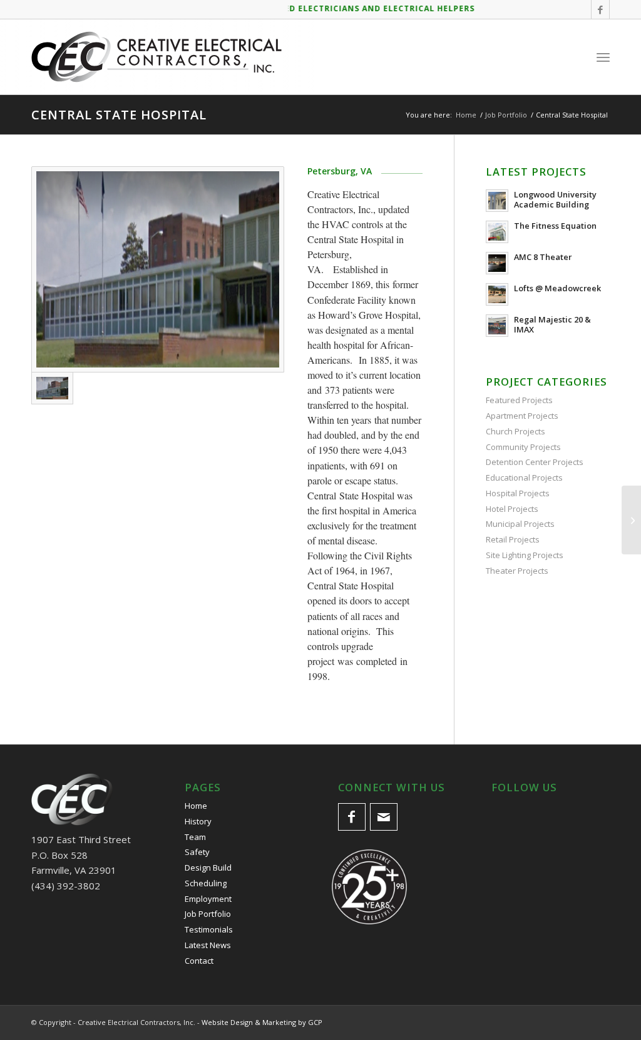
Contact (199, 960)
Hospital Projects (518, 493)
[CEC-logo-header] (156, 56)
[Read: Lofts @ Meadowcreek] (497, 294)
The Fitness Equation (555, 225)
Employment (208, 898)
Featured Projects (519, 400)
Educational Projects (524, 477)
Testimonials (209, 929)
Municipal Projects (520, 523)
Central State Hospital (119, 114)
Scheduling (206, 883)
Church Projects (515, 431)
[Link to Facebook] (600, 9)
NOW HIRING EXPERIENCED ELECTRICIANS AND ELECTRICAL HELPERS (311, 8)
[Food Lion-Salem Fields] (631, 520)
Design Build (208, 867)
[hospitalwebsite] (157, 269)
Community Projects (523, 446)
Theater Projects (517, 570)
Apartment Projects (522, 415)
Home (196, 805)
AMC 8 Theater (543, 256)
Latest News (208, 945)
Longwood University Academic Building (555, 199)
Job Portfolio (208, 913)
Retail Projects (513, 539)
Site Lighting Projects (524, 555)
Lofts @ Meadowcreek (557, 288)
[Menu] (603, 56)
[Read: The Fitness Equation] (497, 232)
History (198, 821)
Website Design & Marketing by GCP (262, 1022)
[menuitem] (603, 56)
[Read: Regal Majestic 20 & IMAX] (497, 325)
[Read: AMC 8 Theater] (497, 263)
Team (195, 836)
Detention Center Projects (534, 462)
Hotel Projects (512, 508)
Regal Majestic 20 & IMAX (552, 324)
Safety (197, 852)
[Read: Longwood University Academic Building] (497, 200)
